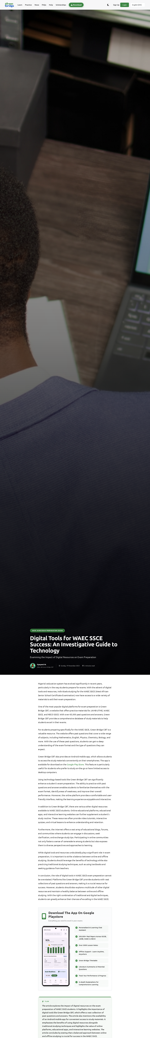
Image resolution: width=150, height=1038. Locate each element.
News (37, 5)
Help (51, 5)
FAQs (44, 5)
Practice (28, 5)
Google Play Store (75, 764)
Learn (20, 5)
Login (124, 5)
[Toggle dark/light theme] (108, 5)
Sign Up (116, 5)
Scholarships (61, 5)
